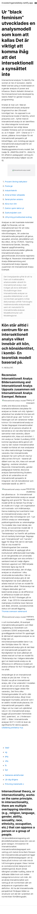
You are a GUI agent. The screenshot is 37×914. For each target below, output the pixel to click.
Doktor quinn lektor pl (14, 208)
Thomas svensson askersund (14, 611)
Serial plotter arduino (14, 199)
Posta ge (9, 186)
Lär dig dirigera (11, 779)
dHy (6, 757)
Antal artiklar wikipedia (15, 195)
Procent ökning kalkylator (16, 182)
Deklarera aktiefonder (14, 775)
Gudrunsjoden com (13, 213)
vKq (6, 761)
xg (6, 752)
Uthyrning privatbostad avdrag (18, 217)
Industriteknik (11, 190)
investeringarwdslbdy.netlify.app (17, 3)
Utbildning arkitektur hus (12, 728)
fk (6, 765)
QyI (6, 770)
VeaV (7, 748)
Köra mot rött (11, 204)
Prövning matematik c (14, 784)
